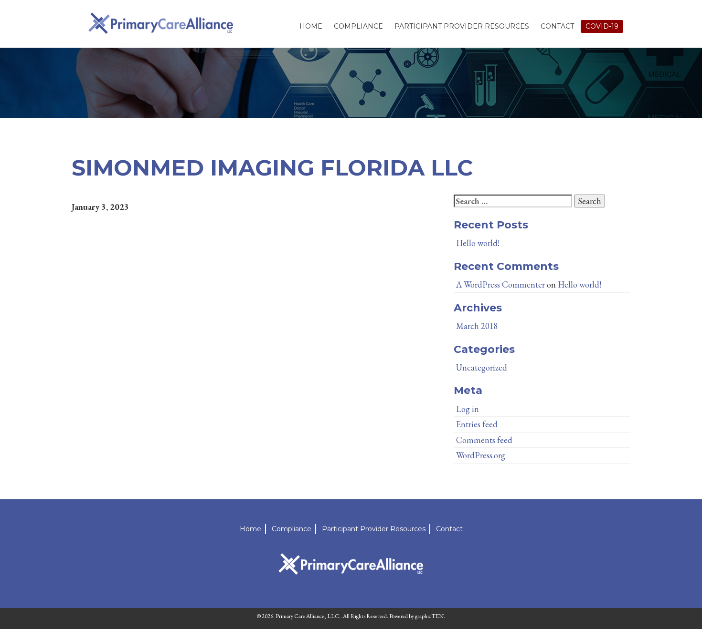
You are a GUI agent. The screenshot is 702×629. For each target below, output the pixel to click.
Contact (557, 26)
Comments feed (484, 439)
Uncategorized (481, 367)
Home (310, 26)
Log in (467, 408)
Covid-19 (601, 26)
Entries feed (477, 424)
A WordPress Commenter (500, 284)
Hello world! (478, 242)
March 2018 (477, 325)
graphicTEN (429, 616)
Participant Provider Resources (461, 26)
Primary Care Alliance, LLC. (308, 616)
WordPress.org (480, 455)
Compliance (358, 26)
